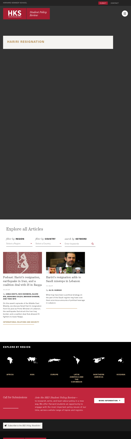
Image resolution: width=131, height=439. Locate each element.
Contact (115, 3)
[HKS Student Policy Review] (26, 13)
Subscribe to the (23, 425)
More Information (108, 400)
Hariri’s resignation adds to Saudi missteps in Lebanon (63, 279)
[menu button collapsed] (125, 13)
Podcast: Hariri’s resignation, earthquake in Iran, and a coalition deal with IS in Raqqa (22, 281)
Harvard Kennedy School (15, 3)
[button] (19, 244)
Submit (103, 3)
